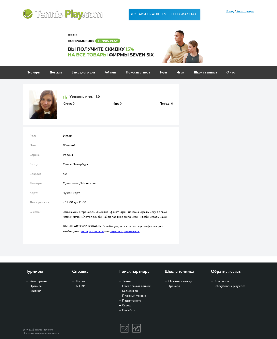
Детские (55, 72)
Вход (230, 11)
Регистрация (245, 11)
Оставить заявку (180, 281)
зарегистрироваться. (125, 231)
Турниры (33, 72)
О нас (230, 72)
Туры (163, 72)
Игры (180, 72)
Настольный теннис (136, 286)
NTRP (80, 286)
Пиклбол (128, 310)
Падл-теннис (131, 300)
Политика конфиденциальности (41, 333)
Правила (36, 286)
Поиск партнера (138, 72)
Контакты (222, 281)
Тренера (174, 286)
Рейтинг (110, 72)
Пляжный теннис (134, 295)
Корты (80, 281)
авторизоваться (92, 231)
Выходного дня (83, 72)
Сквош (126, 305)
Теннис (127, 281)
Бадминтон (130, 291)
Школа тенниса (205, 72)
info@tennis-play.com (230, 286)
